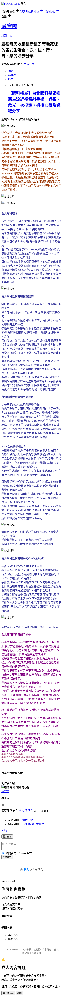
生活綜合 (29, 64)
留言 (30, 810)
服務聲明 (36, 953)
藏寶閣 (9, 26)
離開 (19, 993)
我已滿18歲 (8, 993)
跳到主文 (6, 35)
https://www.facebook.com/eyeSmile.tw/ (22, 756)
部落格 (12, 75)
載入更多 (7, 836)
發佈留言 (7, 857)
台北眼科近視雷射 (33, 824)
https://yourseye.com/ (12, 753)
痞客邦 (23, 810)
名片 (10, 79)
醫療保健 (27, 820)
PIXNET (15, 949)
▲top (4, 830)
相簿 (10, 71)
